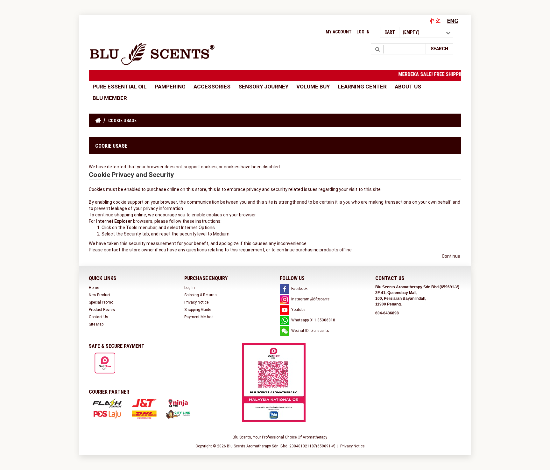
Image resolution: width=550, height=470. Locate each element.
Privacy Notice (196, 302)
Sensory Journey (263, 86)
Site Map (96, 324)
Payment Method (199, 317)
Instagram (310, 299)
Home (94, 287)
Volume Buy (313, 86)
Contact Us (98, 317)
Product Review (102, 309)
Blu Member (110, 98)
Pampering (170, 86)
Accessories (212, 86)
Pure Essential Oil (120, 86)
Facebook (299, 288)
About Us (408, 86)
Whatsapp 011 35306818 (313, 320)
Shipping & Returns (200, 295)
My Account (339, 31)
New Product (99, 295)
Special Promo (101, 302)
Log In (363, 31)
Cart (389, 32)
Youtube (298, 309)
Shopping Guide (197, 309)
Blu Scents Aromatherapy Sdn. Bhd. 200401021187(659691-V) (281, 446)
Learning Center (362, 86)
